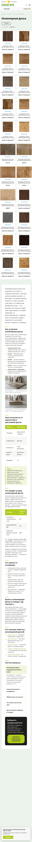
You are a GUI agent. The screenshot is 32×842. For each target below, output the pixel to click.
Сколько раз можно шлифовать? (13, 690)
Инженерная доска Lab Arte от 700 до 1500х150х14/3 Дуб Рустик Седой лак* (8, 228)
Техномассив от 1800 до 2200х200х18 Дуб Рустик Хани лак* (24, 115)
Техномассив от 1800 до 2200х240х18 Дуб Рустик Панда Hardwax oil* (24, 69)
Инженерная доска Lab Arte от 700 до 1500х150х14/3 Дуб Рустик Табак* (24, 205)
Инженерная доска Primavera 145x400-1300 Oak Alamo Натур (8, 205)
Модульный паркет (13, 644)
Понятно (8, 837)
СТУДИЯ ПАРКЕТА (8, 156)
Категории (7, 9)
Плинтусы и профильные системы (17, 648)
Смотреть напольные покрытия (16, 739)
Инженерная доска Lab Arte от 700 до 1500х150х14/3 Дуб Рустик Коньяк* (24, 251)
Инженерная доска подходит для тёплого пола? (14, 670)
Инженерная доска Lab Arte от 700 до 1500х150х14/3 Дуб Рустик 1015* (24, 273)
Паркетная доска (12, 635)
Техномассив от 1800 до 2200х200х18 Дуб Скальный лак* (7, 114)
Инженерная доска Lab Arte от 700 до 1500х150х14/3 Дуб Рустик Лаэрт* (24, 228)
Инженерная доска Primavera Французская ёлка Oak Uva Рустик (8, 160)
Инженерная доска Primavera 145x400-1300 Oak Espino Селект (7, 182)
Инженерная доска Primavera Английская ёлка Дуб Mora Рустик (24, 160)
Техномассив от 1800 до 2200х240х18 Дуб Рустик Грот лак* (8, 92)
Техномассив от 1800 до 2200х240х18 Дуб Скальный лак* (24, 46)
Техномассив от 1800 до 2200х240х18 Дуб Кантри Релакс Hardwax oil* (24, 92)
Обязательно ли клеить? (15, 697)
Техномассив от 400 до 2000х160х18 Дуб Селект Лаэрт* (7, 46)
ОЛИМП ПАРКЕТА (8, 43)
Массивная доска (12, 639)
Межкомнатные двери (13, 654)
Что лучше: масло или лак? (14, 704)
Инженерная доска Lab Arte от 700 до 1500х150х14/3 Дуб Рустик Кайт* (8, 273)
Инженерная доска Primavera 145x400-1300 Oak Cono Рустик (24, 182)
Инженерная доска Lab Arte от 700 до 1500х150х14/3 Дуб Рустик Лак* (8, 251)
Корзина (27, 9)
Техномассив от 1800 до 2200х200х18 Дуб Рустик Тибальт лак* (8, 137)
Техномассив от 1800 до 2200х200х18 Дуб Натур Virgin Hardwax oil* (24, 137)
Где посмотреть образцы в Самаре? (15, 711)
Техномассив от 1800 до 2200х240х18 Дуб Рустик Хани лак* (8, 69)
